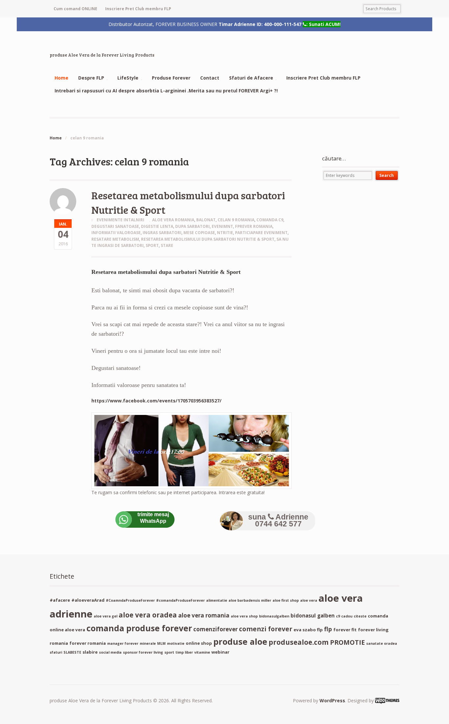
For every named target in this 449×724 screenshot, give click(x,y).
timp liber (184, 652)
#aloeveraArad (88, 600)
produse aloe (240, 641)
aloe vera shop (244, 616)
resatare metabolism (115, 239)
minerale (148, 643)
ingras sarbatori (162, 232)
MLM (161, 643)
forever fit (345, 630)
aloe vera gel (105, 616)
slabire (90, 652)
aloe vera (308, 600)
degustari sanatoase (115, 226)
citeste (360, 616)
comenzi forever (265, 628)
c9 (338, 616)
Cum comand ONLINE (75, 9)
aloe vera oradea (148, 614)
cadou (346, 616)
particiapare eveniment (261, 232)
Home (61, 78)
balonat (206, 220)
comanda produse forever (139, 628)
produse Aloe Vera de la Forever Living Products (102, 55)
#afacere (60, 600)
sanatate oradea (381, 643)
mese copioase (199, 232)
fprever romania (253, 226)
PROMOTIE (347, 642)
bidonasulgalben (274, 616)
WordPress (332, 700)
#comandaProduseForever (180, 600)
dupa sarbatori (192, 226)
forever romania (87, 643)
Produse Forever (171, 78)
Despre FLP (91, 78)
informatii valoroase (116, 232)
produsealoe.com (299, 642)
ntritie (225, 232)
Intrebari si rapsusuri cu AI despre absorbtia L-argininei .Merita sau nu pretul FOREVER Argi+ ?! (166, 90)
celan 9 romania (236, 220)
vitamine (202, 652)
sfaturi (56, 652)
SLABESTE (72, 652)
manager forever (122, 643)
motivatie (175, 643)
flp (328, 629)
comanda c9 (269, 220)
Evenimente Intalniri (120, 220)
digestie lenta (157, 226)
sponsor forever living (143, 652)
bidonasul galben (313, 615)
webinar (220, 652)
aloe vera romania (173, 220)
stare (167, 245)
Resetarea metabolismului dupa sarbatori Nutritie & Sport (207, 239)
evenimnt (222, 226)
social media (110, 652)
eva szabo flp (308, 630)
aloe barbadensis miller (249, 600)
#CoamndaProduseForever (130, 600)
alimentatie (216, 600)
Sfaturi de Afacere (251, 78)
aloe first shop (285, 600)
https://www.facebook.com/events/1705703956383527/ (156, 401)
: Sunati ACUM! (323, 24)
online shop (199, 643)
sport (152, 245)
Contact (209, 78)
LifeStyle (127, 78)
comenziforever (215, 629)
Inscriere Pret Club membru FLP (138, 9)
